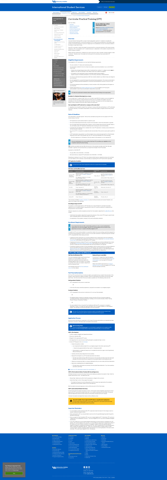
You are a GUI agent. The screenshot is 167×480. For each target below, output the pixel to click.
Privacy (109, 477)
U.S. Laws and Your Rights (58, 73)
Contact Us (100, 7)
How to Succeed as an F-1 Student (59, 57)
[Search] (106, 12)
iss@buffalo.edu (90, 473)
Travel (54, 63)
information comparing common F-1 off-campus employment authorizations (104, 29)
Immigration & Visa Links (58, 75)
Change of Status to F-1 (58, 46)
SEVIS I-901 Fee (57, 28)
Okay (14, 473)
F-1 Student (74, 15)
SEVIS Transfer (57, 53)
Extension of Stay (57, 35)
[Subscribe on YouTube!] (89, 467)
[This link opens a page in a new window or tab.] (59, 96)
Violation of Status (57, 47)
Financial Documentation (58, 69)
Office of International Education (108, 1)
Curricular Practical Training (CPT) (58, 40)
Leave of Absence (57, 37)
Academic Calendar (86, 174)
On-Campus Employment (59, 32)
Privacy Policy (16, 470)
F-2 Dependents (57, 44)
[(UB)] (76, 2)
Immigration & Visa (67, 15)
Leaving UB (56, 55)
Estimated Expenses (57, 71)
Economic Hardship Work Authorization (59, 50)
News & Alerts (111, 7)
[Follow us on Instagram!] (87, 467)
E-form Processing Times (58, 67)
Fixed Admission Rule (57, 23)
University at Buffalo (99, 477)
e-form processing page (82, 327)
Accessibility (113, 477)
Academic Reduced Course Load (88, 87)
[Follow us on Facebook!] (84, 467)
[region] (14, 469)
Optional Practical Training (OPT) (59, 42)
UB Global (105, 7)
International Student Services (68, 7)
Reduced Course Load (58, 34)
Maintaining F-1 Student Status (58, 31)
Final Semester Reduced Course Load (84, 243)
